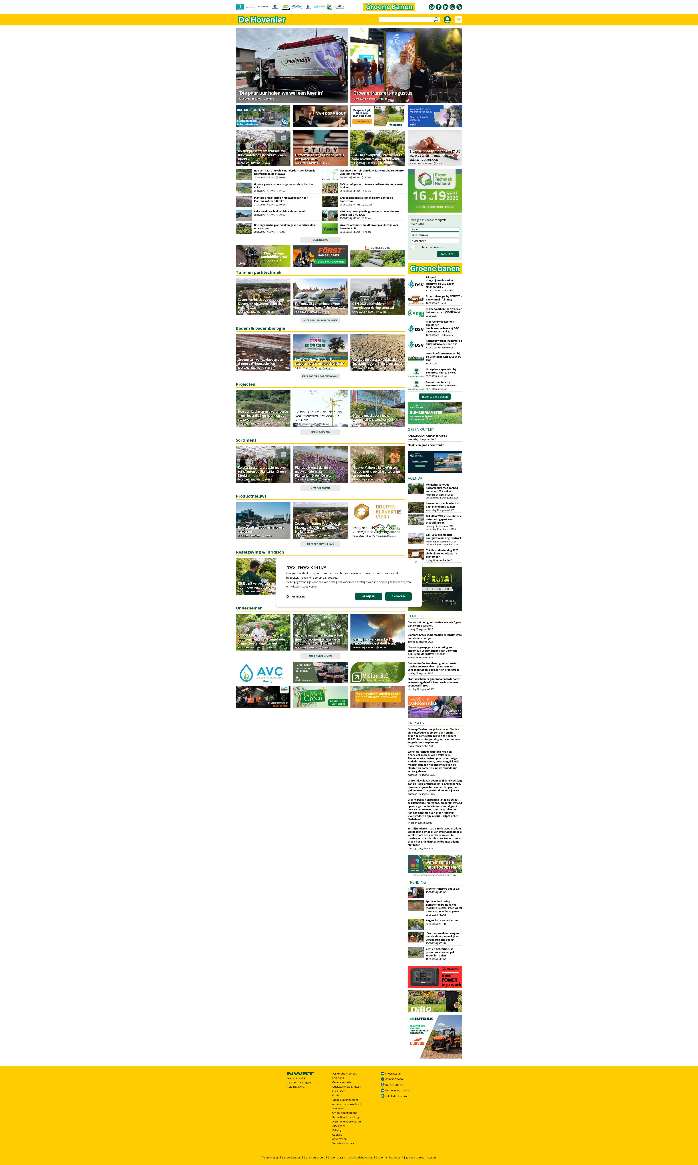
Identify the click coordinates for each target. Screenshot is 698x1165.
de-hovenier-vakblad (398, 1090)
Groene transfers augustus (382, 93)
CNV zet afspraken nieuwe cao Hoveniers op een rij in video (371, 185)
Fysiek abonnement (344, 1073)
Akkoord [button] (398, 596)
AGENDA (415, 478)
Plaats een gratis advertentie (426, 445)
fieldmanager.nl (271, 1157)
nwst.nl (432, 1157)
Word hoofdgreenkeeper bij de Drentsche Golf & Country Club (443, 357)
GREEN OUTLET (421, 429)
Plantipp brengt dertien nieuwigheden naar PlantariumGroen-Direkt (281, 199)
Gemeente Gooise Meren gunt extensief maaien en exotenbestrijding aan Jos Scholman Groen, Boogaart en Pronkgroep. (434, 666)
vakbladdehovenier (397, 1096)
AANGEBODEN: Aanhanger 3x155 (427, 435)
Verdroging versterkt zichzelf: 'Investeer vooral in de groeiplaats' (377, 361)
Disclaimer (338, 1126)
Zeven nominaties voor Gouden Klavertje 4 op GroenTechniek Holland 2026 (261, 303)
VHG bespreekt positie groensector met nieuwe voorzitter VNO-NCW (369, 213)
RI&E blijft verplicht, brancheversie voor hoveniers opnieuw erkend (377, 157)
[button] (295, 596)
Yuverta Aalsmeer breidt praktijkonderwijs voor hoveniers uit (369, 226)
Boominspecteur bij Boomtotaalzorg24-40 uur (442, 383)
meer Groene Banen (435, 396)
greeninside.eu (415, 1157)
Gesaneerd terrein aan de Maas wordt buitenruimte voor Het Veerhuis (372, 172)
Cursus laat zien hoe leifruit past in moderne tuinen (443, 505)
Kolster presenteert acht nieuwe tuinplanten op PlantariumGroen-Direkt (262, 155)
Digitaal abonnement (345, 1099)
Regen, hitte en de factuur (442, 920)
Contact (337, 1095)
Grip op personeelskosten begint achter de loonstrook (366, 199)
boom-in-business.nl (390, 1157)
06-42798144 (394, 1085)
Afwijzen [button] (368, 596)
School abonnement (344, 1112)
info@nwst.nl (393, 1073)
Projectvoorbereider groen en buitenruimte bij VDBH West (444, 310)
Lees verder (310, 586)
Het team (338, 1108)
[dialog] (349, 582)
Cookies (337, 1134)
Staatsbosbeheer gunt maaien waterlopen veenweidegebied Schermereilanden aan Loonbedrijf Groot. (434, 682)
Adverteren (339, 1139)
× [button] (415, 562)
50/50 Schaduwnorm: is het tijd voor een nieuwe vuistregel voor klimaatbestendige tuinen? (261, 639)
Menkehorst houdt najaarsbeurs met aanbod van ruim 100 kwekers (442, 488)
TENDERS (416, 615)
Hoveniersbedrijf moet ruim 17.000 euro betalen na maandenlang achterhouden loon (435, 155)
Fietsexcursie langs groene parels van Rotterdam (319, 157)
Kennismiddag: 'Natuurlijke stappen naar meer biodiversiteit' (319, 361)
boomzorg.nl (338, 1157)
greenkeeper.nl (293, 1157)
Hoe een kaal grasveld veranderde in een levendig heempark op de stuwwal (285, 172)
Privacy (336, 1130)
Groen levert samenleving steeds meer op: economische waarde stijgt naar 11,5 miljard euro (319, 639)
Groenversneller (342, 1082)
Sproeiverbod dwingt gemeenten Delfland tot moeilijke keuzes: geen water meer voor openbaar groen (444, 906)
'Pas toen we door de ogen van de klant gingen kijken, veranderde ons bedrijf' (442, 936)
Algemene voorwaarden (347, 1121)
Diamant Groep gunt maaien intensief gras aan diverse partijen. (434, 624)
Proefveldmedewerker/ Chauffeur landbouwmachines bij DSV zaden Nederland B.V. (442, 326)
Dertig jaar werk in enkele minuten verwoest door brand (374, 641)
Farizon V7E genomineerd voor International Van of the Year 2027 (320, 305)
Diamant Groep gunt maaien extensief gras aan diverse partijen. (435, 636)
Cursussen (338, 1091)
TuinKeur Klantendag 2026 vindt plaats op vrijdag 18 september (442, 553)
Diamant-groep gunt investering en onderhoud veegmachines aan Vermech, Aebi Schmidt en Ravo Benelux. (433, 651)
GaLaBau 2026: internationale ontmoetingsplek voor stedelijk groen (444, 519)
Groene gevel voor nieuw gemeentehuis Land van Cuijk (284, 185)
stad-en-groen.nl (316, 1157)
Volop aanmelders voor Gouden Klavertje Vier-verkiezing (375, 529)
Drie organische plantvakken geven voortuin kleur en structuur (285, 226)
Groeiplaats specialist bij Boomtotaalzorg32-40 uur (442, 371)
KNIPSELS (416, 722)
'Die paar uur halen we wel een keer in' (281, 93)
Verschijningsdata (343, 1143)
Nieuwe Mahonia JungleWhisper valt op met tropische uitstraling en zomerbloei (376, 471)
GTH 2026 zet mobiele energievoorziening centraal (373, 305)
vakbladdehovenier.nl (362, 1157)
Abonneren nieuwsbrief (346, 1104)
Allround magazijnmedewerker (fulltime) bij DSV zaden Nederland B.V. (440, 282)
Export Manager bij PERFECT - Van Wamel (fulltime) (444, 297)
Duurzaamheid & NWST (347, 1086)
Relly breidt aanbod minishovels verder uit (280, 211)
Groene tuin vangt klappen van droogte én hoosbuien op (260, 361)
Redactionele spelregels (347, 1117)
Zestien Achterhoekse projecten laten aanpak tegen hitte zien (440, 952)
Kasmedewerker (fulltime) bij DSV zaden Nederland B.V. (444, 342)
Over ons (338, 1078)
